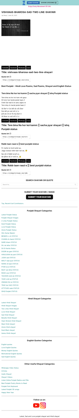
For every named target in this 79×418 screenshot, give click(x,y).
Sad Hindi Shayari (7, 315)
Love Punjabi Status (8, 227)
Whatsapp (21, 67)
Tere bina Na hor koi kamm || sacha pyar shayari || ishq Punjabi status (34, 93)
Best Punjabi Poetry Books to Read (14, 383)
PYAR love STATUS (8, 267)
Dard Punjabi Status (8, 224)
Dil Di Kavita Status (8, 248)
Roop (5, 15)
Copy (28, 67)
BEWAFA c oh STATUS (9, 236)
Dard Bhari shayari (8, 330)
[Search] (75, 184)
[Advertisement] (39, 51)
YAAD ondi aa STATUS (9, 279)
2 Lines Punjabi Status (9, 221)
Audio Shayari (6, 374)
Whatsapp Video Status (10, 368)
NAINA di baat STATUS (9, 264)
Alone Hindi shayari (8, 327)
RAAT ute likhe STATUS (9, 270)
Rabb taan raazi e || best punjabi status (20, 144)
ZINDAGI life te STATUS (9, 282)
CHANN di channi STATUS (11, 239)
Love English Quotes (8, 347)
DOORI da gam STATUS (10, 251)
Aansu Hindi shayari (8, 333)
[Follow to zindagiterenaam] (43, 408)
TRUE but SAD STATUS (9, 285)
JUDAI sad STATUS (8, 258)
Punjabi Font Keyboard (9, 386)
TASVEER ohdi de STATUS (11, 276)
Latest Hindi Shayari (8, 303)
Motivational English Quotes (11, 354)
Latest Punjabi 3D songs (10, 389)
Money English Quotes (9, 351)
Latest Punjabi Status (9, 215)
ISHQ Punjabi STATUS (9, 291)
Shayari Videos (6, 377)
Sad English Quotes (8, 357)
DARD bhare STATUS (9, 242)
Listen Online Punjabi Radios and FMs (15, 380)
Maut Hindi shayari (8, 324)
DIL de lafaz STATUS (9, 245)
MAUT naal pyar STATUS (10, 261)
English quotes (6, 344)
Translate (5, 67)
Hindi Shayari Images (9, 306)
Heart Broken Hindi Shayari (11, 321)
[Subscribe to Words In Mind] (36, 408)
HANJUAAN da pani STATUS (11, 254)
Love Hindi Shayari (8, 312)
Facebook (13, 67)
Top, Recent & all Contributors (12, 203)
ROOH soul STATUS (8, 273)
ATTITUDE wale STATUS (10, 288)
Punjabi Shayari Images (9, 218)
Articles (4, 371)
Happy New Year (7, 392)
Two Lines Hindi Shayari (10, 309)
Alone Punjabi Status (8, 230)
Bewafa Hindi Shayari (9, 318)
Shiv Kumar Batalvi (8, 233)
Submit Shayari (33, 2)
